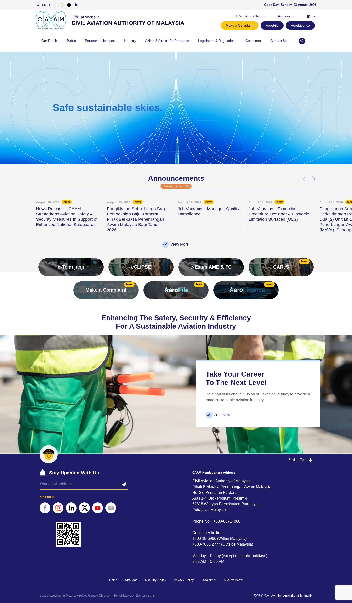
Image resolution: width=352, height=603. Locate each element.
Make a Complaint (239, 25)
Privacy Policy (184, 580)
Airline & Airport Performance (167, 41)
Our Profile (49, 41)
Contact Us (278, 41)
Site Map (131, 580)
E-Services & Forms (251, 16)
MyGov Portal (233, 580)
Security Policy (155, 580)
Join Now (222, 415)
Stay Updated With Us (74, 472)
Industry (130, 41)
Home (113, 580)
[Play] (76, 5)
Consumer (253, 41)
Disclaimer (209, 580)
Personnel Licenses (100, 41)
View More (179, 244)
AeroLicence (300, 25)
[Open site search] (302, 41)
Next (313, 179)
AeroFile (272, 25)
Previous (304, 179)
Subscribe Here (174, 186)
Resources (286, 16)
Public (71, 41)
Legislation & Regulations (217, 41)
